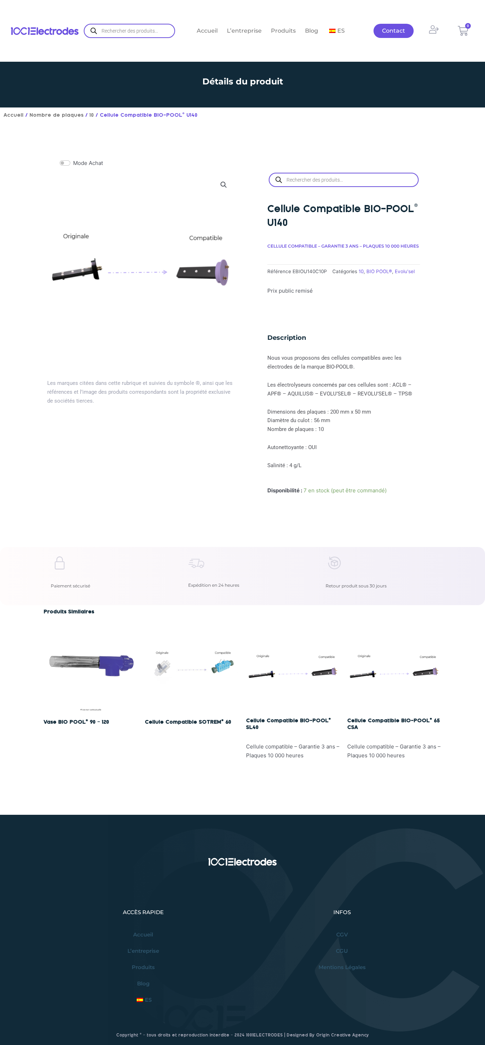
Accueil (207, 30)
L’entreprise (244, 30)
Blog (311, 30)
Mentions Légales (342, 967)
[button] (223, 184)
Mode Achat (88, 163)
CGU (342, 950)
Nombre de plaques (56, 115)
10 (91, 115)
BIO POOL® (379, 271)
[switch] (65, 163)
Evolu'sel (405, 271)
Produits (283, 30)
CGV (342, 934)
